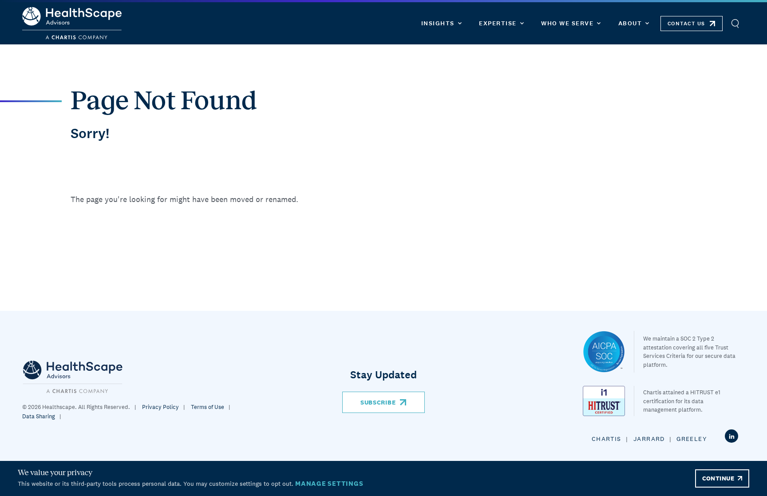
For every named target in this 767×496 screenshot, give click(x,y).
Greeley (691, 439)
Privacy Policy (160, 407)
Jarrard (649, 439)
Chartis (606, 439)
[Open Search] (735, 23)
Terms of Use (207, 407)
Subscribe (377, 402)
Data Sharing (38, 416)
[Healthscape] (608, 352)
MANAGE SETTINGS (329, 483)
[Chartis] (72, 376)
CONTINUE (718, 478)
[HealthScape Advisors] (72, 23)
